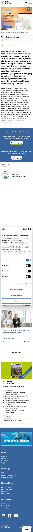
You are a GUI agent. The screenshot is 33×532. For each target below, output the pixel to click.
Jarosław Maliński (10, 45)
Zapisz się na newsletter (8, 475)
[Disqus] (16, 206)
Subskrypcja (5, 460)
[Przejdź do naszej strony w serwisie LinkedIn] (3, 515)
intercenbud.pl (5, 506)
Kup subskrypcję (16, 143)
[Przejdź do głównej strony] (6, 2)
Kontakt (3, 458)
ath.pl (3, 503)
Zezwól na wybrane (16, 295)
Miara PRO (4, 491)
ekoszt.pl (4, 508)
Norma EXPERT (6, 487)
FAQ (2, 473)
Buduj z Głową (5, 32)
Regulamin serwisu (7, 463)
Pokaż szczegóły (22, 284)
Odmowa (16, 301)
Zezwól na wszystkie (16, 289)
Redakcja (4, 456)
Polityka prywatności (7, 477)
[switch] (28, 265)
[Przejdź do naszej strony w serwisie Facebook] (9, 515)
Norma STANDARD (7, 489)
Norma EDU (5, 493)
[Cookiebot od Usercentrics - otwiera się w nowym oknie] (23, 229)
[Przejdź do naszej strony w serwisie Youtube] (15, 515)
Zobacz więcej (16, 352)
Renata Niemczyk (8, 338)
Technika (13, 32)
